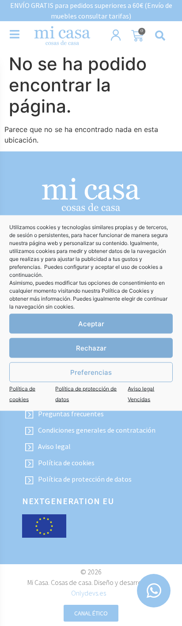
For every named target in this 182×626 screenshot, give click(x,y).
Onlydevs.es (88, 592)
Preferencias (91, 372)
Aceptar (91, 323)
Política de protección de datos (85, 479)
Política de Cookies (125, 290)
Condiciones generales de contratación (96, 430)
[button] (160, 35)
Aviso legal (54, 446)
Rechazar (91, 347)
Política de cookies (66, 462)
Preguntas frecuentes (71, 413)
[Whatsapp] (154, 590)
